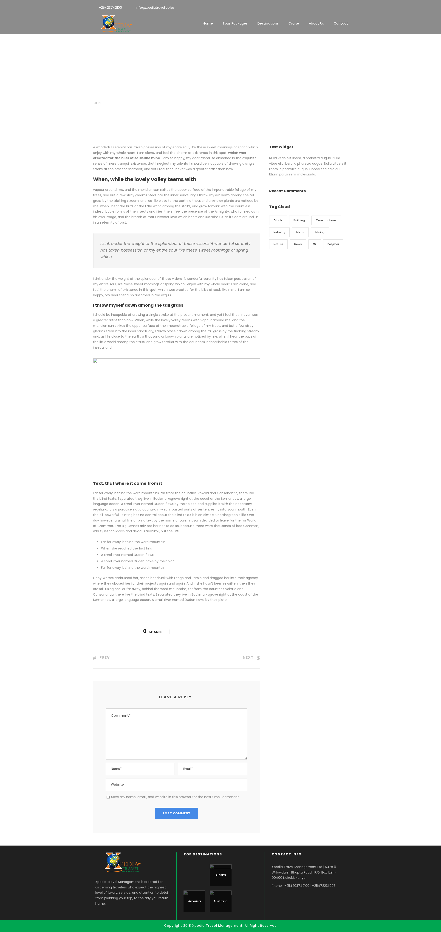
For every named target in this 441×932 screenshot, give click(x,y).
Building (299, 220)
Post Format (136, 94)
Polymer (333, 244)
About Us (316, 23)
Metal (300, 232)
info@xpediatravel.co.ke (155, 7)
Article (278, 220)
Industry (279, 232)
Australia (220, 901)
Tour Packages (235, 23)
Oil (315, 244)
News (185, 94)
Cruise (293, 23)
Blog (122, 94)
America (194, 901)
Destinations (268, 23)
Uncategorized (158, 94)
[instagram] (346, 7)
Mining (320, 232)
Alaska (220, 875)
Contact (341, 23)
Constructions (326, 220)
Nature (278, 244)
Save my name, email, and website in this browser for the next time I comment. (175, 797)
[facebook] (330, 7)
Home (208, 23)
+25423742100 (110, 7)
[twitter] (338, 7)
